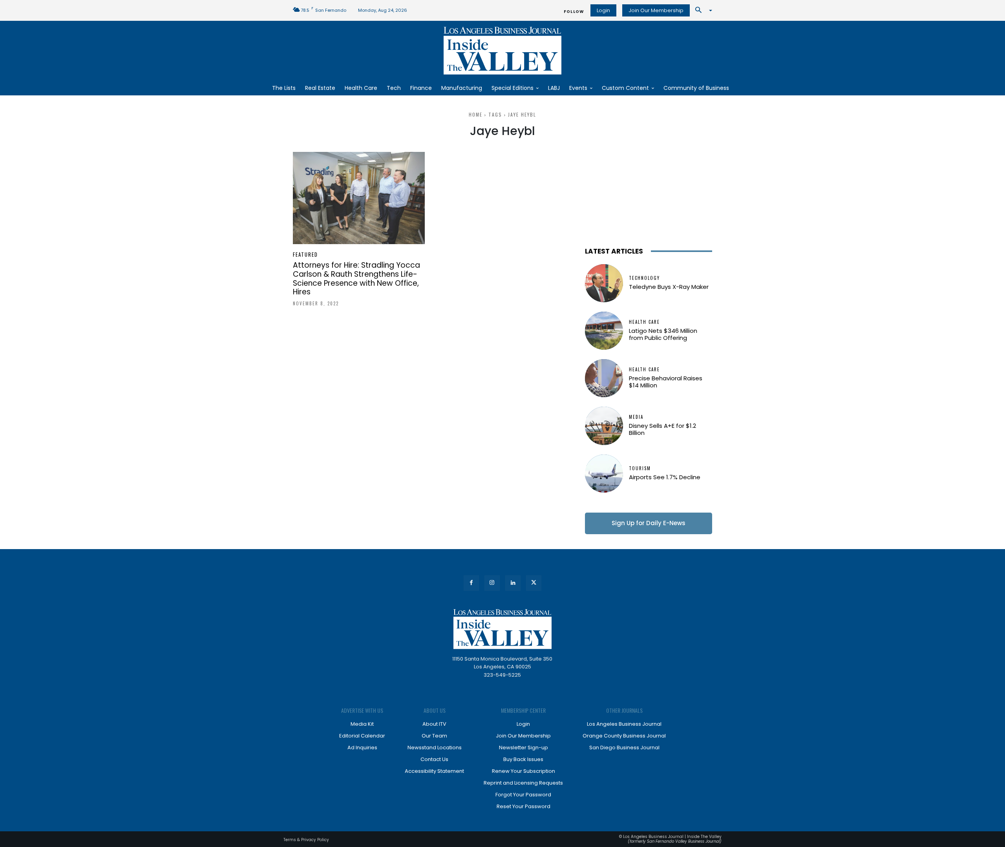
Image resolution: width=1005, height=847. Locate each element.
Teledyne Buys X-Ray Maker (669, 287)
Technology (644, 278)
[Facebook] (471, 583)
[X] (533, 583)
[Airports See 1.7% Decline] (604, 474)
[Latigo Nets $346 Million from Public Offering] (604, 331)
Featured (305, 254)
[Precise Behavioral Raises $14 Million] (604, 378)
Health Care (644, 322)
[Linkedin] (513, 583)
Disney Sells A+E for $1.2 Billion (662, 429)
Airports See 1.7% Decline (664, 477)
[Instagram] (492, 583)
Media (636, 417)
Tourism (640, 468)
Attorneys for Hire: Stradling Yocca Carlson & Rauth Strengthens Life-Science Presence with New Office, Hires (356, 278)
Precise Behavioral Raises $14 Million (665, 381)
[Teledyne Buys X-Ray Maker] (604, 283)
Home (475, 114)
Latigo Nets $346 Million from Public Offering (663, 334)
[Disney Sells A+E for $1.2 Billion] (604, 426)
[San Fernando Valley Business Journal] (502, 51)
